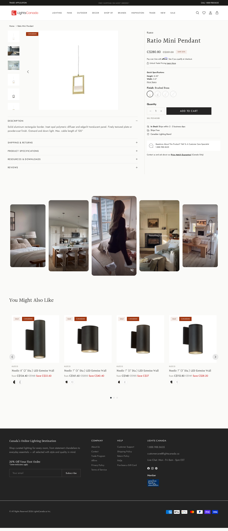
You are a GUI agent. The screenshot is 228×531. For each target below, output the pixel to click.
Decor (95, 12)
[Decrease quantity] (149, 111)
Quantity (151, 104)
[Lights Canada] (24, 13)
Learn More (171, 63)
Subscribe (71, 473)
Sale (172, 12)
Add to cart (189, 111)
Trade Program (98, 456)
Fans (69, 12)
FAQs (119, 460)
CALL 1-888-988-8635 (210, 2)
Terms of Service (99, 469)
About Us (95, 446)
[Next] (215, 357)
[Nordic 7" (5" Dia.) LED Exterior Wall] (88, 339)
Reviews (13, 167)
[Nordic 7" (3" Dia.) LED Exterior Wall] (140, 339)
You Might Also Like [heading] (31, 300)
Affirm (94, 460)
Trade (152, 12)
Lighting (57, 12)
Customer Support (125, 446)
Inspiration (137, 12)
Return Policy (123, 456)
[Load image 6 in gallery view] (79, 70)
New (163, 12)
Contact (94, 451)
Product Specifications (23, 151)
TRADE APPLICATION (18, 2)
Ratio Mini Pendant (25, 25)
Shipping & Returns (20, 142)
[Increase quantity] (162, 111)
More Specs (151, 82)
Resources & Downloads (24, 159)
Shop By (108, 12)
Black (14, 382)
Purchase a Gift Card (127, 465)
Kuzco (150, 32)
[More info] (187, 126)
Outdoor (82, 12)
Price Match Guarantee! (181, 154)
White (20, 382)
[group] (35, 350)
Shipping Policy (124, 451)
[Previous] (12, 357)
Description (16, 120)
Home (11, 25)
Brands (122, 12)
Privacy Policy (97, 465)
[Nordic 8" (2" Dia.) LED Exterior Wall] (35, 339)
